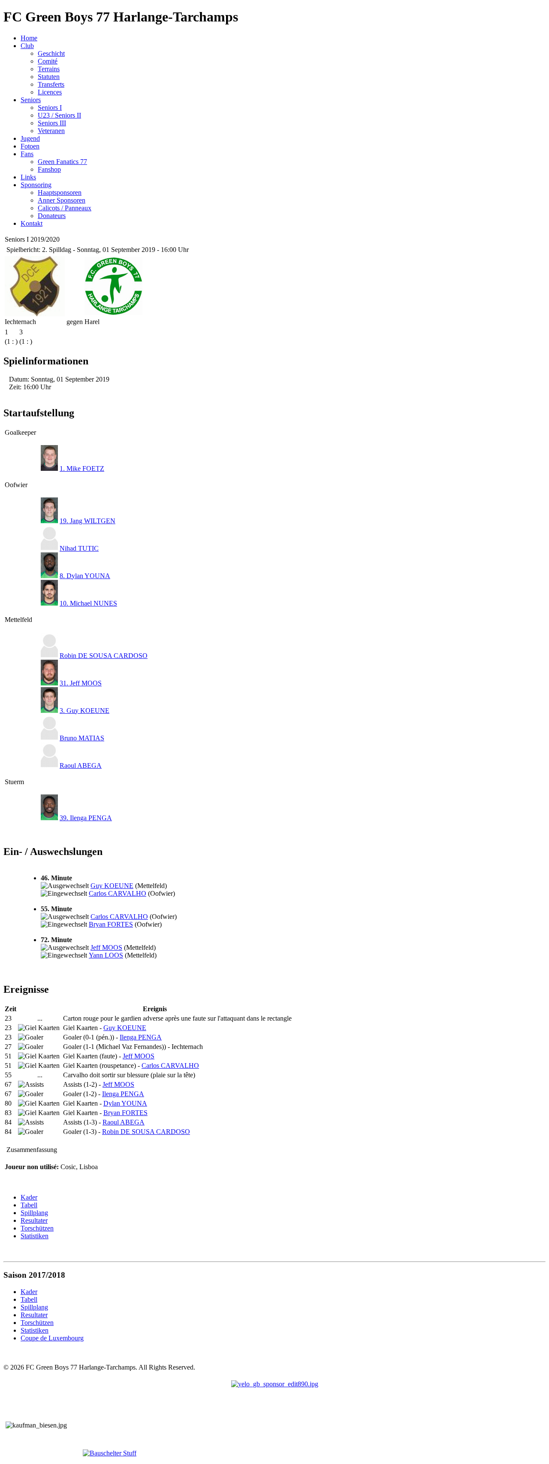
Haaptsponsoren (59, 192)
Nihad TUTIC (79, 548)
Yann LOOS (106, 955)
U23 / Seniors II (59, 115)
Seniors (31, 99)
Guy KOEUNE (111, 885)
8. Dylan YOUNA (85, 575)
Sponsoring (36, 184)
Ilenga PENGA (141, 1037)
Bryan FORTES (111, 924)
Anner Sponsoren (61, 200)
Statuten (49, 76)
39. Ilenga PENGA (86, 817)
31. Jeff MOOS (81, 683)
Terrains (49, 69)
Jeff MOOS (106, 947)
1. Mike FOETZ (82, 468)
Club (27, 45)
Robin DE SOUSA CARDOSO (104, 655)
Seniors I (50, 107)
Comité (47, 61)
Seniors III (52, 123)
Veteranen (51, 130)
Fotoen (30, 146)
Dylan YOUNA (125, 1103)
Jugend (30, 138)
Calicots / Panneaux (64, 208)
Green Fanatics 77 (62, 161)
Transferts (51, 84)
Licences (50, 92)
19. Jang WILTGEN (87, 520)
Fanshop (49, 169)
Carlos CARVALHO (117, 893)
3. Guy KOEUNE (84, 710)
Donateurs (52, 215)
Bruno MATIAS (82, 738)
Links (28, 177)
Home (29, 38)
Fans (27, 154)
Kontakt (31, 223)
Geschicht (51, 53)
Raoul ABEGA (81, 765)
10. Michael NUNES (88, 603)
